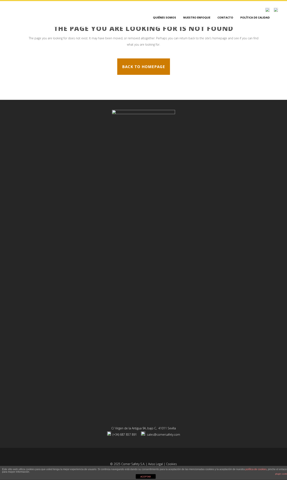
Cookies (171, 464)
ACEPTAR (145, 476)
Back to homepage (143, 66)
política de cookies (256, 469)
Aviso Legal (155, 464)
